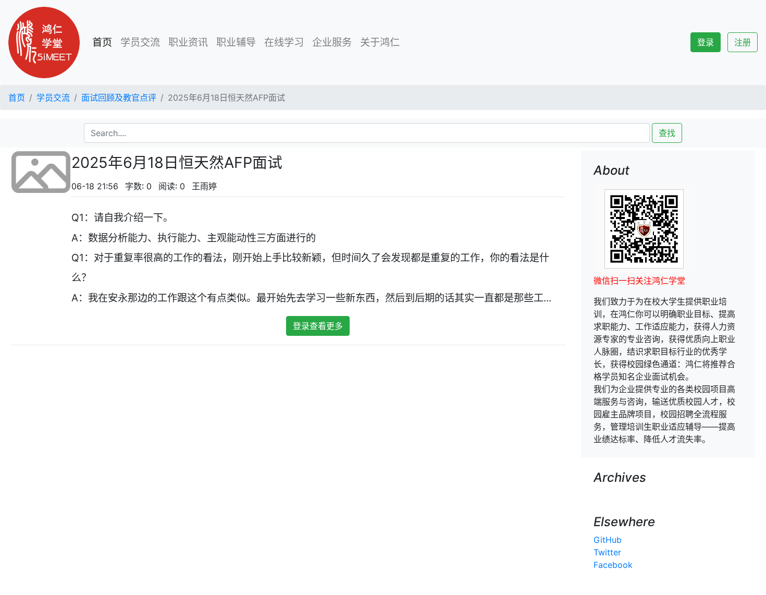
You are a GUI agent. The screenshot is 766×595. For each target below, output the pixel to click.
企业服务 (332, 42)
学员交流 (140, 42)
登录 (705, 42)
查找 (667, 133)
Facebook (613, 565)
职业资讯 (188, 42)
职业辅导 (236, 42)
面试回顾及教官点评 (118, 97)
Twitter (607, 552)
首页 (104, 42)
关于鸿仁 (380, 42)
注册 (742, 42)
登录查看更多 (318, 326)
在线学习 (284, 42)
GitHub (608, 540)
